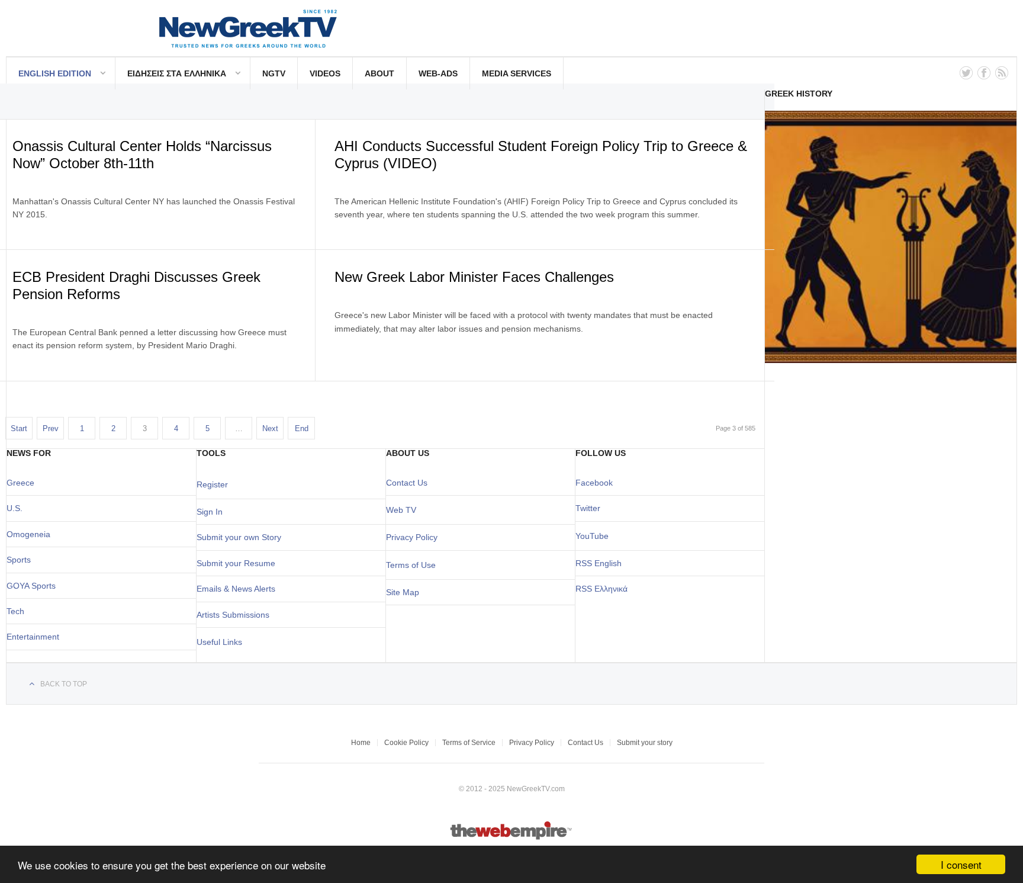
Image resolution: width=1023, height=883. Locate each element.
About (379, 73)
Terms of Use (411, 565)
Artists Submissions (233, 614)
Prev (51, 428)
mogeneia (31, 534)
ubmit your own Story (241, 537)
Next (270, 428)
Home (361, 742)
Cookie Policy (406, 742)
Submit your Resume (236, 563)
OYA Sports (34, 585)
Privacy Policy (411, 537)
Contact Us (406, 482)
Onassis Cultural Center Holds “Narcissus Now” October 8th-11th (142, 154)
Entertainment (33, 636)
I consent (961, 864)
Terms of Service (469, 742)
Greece (20, 482)
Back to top (63, 684)
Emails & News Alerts (236, 588)
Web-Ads (438, 73)
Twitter (587, 508)
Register (212, 484)
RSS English (598, 563)
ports (21, 559)
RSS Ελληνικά (601, 588)
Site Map (402, 592)
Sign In (210, 511)
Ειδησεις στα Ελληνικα (176, 73)
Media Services (516, 73)
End (301, 428)
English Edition (54, 73)
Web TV (401, 510)
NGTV (273, 73)
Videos (325, 73)
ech (17, 611)
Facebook (594, 482)
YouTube (592, 536)
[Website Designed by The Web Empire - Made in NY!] (512, 837)
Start (19, 428)
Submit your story (645, 742)
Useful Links (219, 642)
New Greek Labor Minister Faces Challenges (474, 277)
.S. (17, 508)
